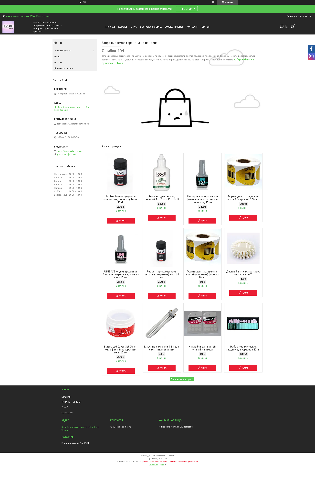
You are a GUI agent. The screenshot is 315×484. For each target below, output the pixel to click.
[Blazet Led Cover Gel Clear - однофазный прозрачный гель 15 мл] (121, 323)
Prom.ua (172, 455)
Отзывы (58, 62)
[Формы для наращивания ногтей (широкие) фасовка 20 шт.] (202, 248)
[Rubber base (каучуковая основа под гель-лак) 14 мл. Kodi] (121, 173)
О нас (134, 26)
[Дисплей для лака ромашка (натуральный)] (243, 248)
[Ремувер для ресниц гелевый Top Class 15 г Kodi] (162, 173)
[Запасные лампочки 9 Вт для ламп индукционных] (162, 323)
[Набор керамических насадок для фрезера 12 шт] (243, 323)
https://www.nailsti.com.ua (70, 151)
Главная (110, 26)
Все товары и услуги (181, 379)
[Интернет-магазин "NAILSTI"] (17, 27)
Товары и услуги (62, 50)
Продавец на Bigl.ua (157, 458)
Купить (122, 220)
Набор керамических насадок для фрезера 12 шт (243, 348)
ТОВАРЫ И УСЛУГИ (71, 402)
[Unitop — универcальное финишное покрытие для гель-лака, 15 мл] (202, 173)
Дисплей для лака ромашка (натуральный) (243, 273)
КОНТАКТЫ (67, 412)
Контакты (192, 26)
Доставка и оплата (151, 26)
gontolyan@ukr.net (66, 154)
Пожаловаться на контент (155, 461)
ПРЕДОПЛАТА (187, 8)
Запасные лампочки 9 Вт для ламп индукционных (161, 348)
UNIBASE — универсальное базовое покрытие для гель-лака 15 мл (121, 274)
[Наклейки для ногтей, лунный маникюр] (202, 323)
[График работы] (287, 26)
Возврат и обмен (174, 26)
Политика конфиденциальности (183, 461)
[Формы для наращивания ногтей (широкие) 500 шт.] (243, 173)
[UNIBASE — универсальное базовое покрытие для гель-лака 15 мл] (121, 248)
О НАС (65, 407)
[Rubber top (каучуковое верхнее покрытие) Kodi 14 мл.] (162, 248)
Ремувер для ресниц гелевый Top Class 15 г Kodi (162, 198)
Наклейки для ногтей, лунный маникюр (202, 348)
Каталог (122, 26)
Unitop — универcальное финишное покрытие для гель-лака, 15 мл (202, 199)
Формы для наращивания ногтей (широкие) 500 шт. (243, 198)
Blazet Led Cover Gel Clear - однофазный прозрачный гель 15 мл (120, 349)
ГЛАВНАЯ (66, 396)
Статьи (205, 26)
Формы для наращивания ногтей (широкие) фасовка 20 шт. (202, 274)
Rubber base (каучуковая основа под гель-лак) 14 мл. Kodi (121, 199)
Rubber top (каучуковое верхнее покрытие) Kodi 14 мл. (162, 274)
